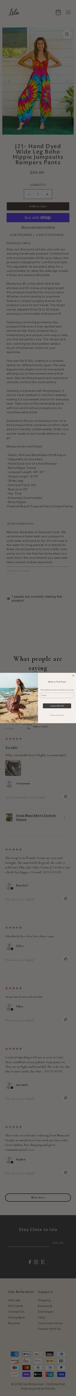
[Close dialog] (73, 675)
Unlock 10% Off (57, 706)
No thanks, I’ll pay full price (57, 715)
